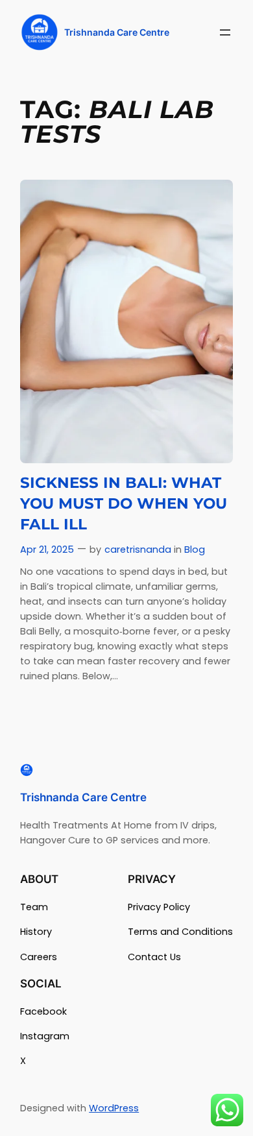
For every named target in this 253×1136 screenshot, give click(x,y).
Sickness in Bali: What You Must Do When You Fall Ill (123, 503)
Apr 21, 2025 (47, 549)
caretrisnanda (137, 549)
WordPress (114, 1108)
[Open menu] (225, 32)
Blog (194, 549)
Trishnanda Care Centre (116, 32)
